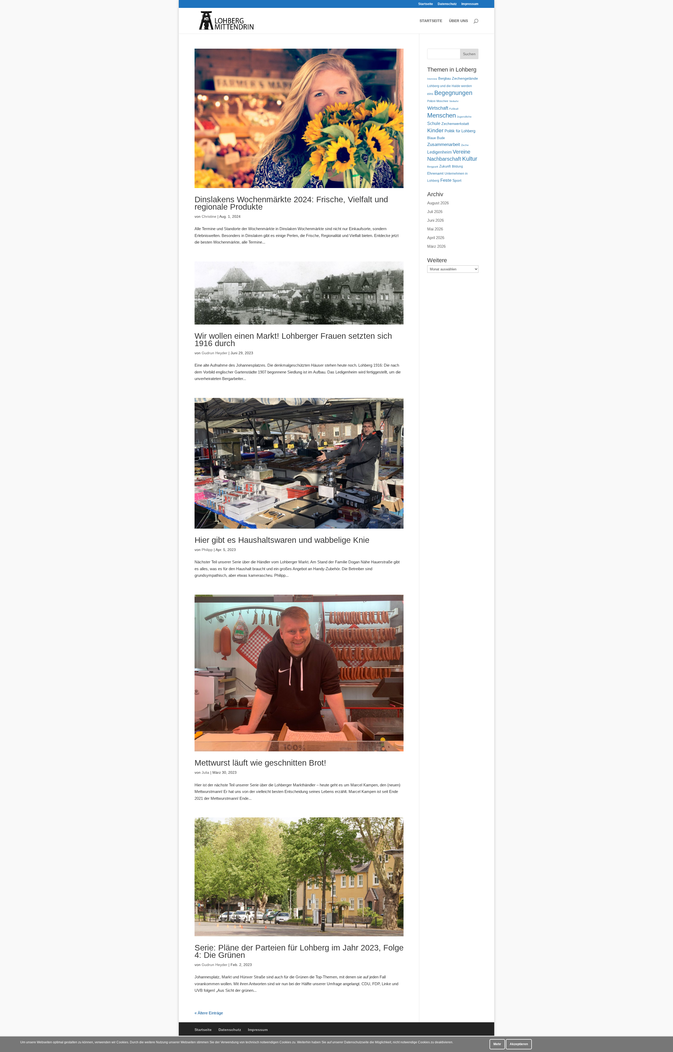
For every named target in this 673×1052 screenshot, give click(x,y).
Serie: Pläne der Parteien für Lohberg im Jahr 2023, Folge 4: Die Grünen (299, 951)
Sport (456, 181)
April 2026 (435, 237)
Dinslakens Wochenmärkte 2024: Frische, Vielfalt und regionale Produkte (291, 203)
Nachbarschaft (444, 159)
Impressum (469, 4)
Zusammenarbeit (443, 144)
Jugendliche (464, 116)
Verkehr (453, 101)
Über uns (458, 21)
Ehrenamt (435, 173)
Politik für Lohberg (460, 131)
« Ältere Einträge (209, 1013)
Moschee (442, 101)
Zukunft (445, 166)
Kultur (469, 158)
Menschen (441, 115)
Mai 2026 (435, 229)
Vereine (461, 152)
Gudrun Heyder (214, 353)
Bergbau (444, 78)
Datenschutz (447, 4)
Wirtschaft (437, 108)
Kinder (435, 130)
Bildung (457, 166)
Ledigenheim (439, 152)
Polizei (431, 101)
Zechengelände (465, 78)
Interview (432, 79)
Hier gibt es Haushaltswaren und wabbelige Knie (282, 540)
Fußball (453, 108)
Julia (205, 772)
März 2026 (436, 246)
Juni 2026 (435, 220)
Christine (209, 216)
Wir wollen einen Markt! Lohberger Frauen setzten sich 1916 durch (293, 339)
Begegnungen (453, 92)
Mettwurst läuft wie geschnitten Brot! (260, 762)
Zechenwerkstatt (455, 124)
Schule (433, 123)
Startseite (425, 4)
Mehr (497, 1044)
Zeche (465, 145)
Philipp (207, 550)
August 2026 (438, 203)
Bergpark (432, 166)
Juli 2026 (434, 211)
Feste (445, 180)
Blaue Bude (436, 138)
